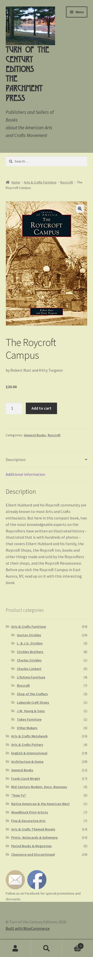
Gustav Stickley (29, 635)
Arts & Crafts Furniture (40, 182)
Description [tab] (16, 459)
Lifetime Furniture (31, 677)
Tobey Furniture (29, 719)
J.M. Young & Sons (31, 711)
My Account (15, 948)
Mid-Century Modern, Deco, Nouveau (39, 787)
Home (15, 182)
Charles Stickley (29, 660)
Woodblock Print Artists (29, 812)
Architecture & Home (27, 761)
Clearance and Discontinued (33, 854)
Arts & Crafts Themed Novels (33, 829)
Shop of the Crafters (32, 694)
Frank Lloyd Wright (25, 778)
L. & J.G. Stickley (30, 643)
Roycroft (66, 182)
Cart (71, 944)
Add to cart (41, 408)
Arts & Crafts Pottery (27, 744)
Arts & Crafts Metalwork (29, 736)
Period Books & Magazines (31, 846)
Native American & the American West (40, 803)
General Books (35, 435)
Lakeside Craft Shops (33, 702)
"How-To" (18, 795)
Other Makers (27, 728)
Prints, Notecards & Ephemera (34, 837)
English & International (29, 753)
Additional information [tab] (25, 474)
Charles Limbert (29, 668)
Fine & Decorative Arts (28, 820)
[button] (80, 209)
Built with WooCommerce (28, 928)
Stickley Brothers (30, 651)
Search (46, 948)
